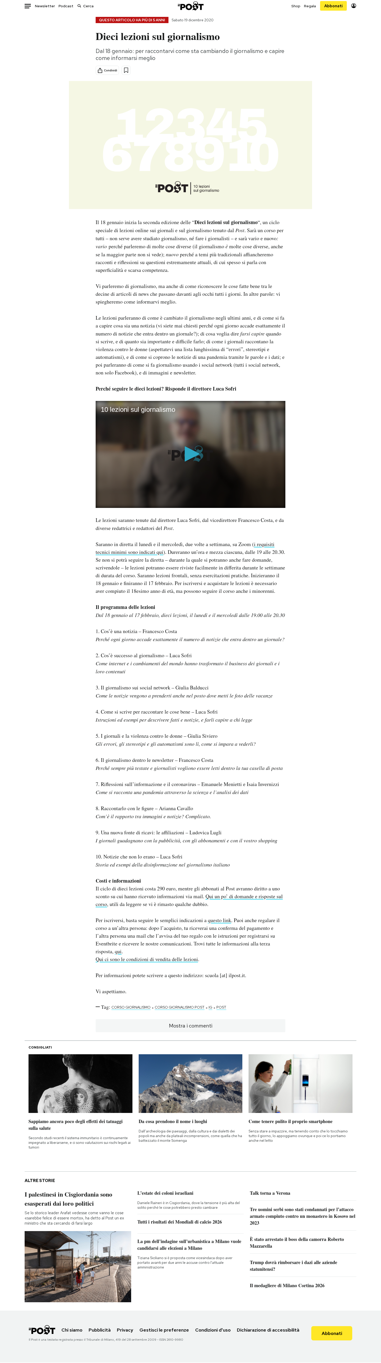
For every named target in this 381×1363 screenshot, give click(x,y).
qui (118, 951)
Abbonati (333, 6)
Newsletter (45, 6)
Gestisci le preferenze (164, 1330)
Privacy (125, 1330)
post (221, 1007)
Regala (310, 6)
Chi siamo (71, 1330)
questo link (219, 920)
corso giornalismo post (179, 1007)
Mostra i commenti (190, 1025)
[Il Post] (190, 5)
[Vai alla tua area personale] (353, 6)
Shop (295, 6)
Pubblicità (100, 1330)
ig (210, 1007)
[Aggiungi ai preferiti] (126, 70)
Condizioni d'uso (213, 1330)
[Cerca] (79, 6)
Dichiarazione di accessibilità (268, 1330)
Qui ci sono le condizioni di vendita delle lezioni (147, 959)
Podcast (66, 6)
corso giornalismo (131, 1007)
